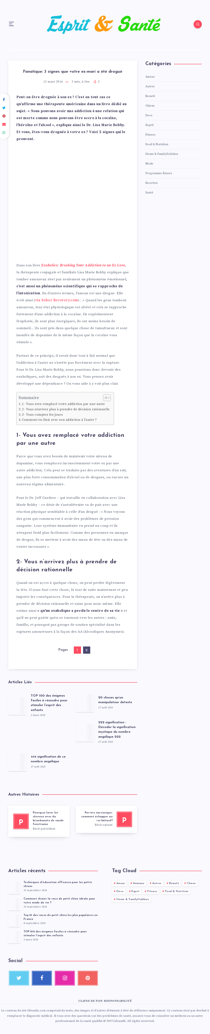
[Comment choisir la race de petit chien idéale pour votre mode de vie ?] (14, 903)
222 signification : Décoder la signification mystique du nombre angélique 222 (117, 729)
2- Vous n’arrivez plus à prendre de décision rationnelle (66, 409)
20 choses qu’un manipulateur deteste (115, 700)
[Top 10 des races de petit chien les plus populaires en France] (14, 920)
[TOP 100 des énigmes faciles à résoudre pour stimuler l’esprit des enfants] (14, 936)
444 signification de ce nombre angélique (48, 759)
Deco (149, 115)
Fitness (150, 135)
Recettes (151, 183)
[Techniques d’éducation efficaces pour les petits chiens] (14, 887)
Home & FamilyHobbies (161, 154)
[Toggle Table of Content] (105, 397)
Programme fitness (158, 173)
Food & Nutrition (156, 144)
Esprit (149, 125)
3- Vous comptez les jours (42, 415)
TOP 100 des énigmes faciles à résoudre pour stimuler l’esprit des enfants (49, 703)
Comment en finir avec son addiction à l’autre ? (59, 420)
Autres (150, 86)
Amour (150, 77)
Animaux (139, 883)
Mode (149, 164)
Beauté (150, 96)
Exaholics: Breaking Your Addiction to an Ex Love (83, 265)
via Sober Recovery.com (56, 300)
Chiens (150, 106)
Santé (149, 192)
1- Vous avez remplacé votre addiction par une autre (63, 404)
